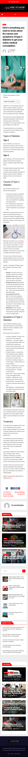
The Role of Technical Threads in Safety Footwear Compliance (14, 709)
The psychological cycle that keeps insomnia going (14, 526)
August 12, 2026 (9, 679)
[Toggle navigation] (15, 14)
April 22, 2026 (8, 728)
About (12, 753)
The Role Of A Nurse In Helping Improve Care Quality (8, 494)
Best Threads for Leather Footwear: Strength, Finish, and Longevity (14, 693)
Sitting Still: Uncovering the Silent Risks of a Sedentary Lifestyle (13, 558)
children (22, 241)
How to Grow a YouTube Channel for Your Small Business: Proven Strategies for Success (13, 629)
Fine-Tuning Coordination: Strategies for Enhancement (13, 542)
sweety (15, 545)
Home (9, 753)
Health (4, 24)
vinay (14, 560)
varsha (15, 529)
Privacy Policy (17, 753)
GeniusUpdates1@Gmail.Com (19, 750)
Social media (6, 672)
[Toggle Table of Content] (17, 101)
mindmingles (12, 50)
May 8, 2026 (8, 695)
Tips (5, 705)
